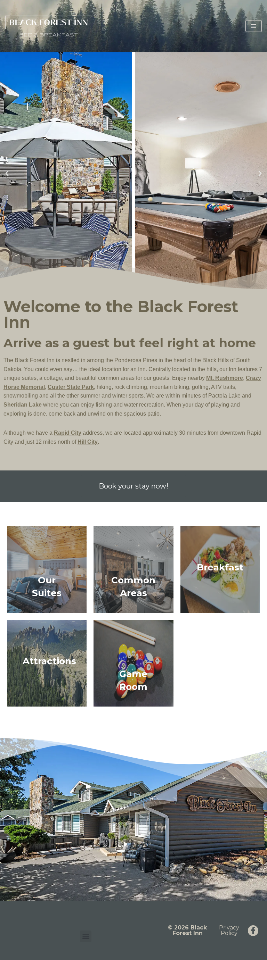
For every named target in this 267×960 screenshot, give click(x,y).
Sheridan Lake (22, 405)
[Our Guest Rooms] (47, 569)
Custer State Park (71, 387)
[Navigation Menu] (253, 26)
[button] (6, 173)
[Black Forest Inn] (48, 26)
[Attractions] (47, 663)
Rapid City (67, 433)
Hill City (88, 442)
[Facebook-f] (253, 930)
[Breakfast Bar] (220, 569)
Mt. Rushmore (224, 378)
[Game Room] (133, 663)
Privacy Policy (229, 930)
